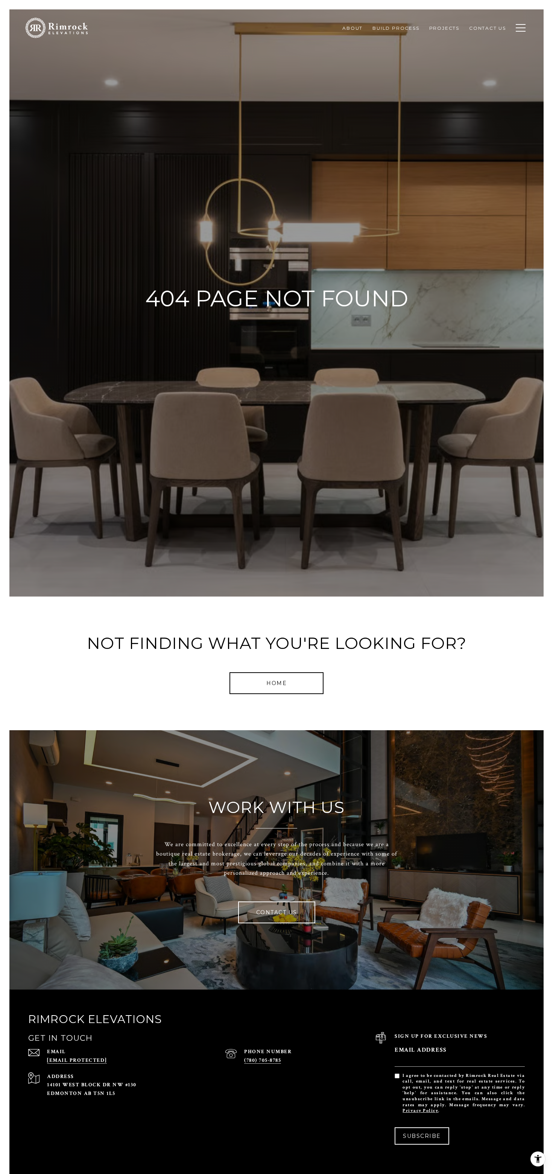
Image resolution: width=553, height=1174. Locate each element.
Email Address (421, 1050)
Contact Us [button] (276, 912)
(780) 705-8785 (262, 1060)
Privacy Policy (420, 1110)
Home (276, 683)
